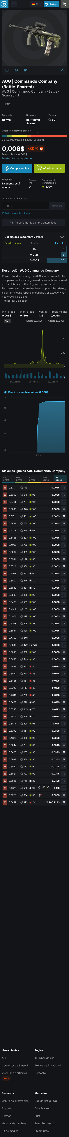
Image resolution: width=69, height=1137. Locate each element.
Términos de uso (44, 1057)
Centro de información (15, 1100)
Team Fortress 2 (44, 1123)
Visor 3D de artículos (14, 1072)
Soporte (6, 1108)
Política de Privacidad (48, 1065)
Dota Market (42, 1108)
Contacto (40, 1072)
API (4, 1057)
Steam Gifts (42, 1130)
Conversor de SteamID (15, 1065)
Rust (37, 1115)
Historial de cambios (14, 1123)
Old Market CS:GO (46, 1100)
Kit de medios (10, 1130)
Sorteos (6, 1115)
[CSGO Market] (4, 4)
